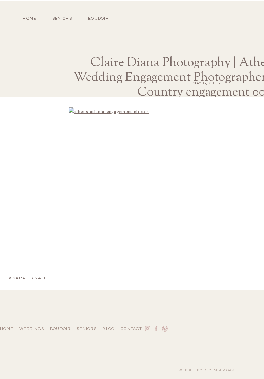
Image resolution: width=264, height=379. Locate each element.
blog (108, 329)
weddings (31, 329)
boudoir (98, 18)
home (29, 18)
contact (131, 329)
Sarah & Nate (29, 278)
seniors (87, 329)
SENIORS (62, 18)
